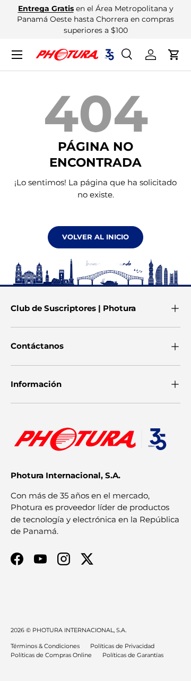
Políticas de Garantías (132, 655)
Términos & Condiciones (45, 646)
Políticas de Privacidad (122, 646)
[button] (174, 54)
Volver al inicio (95, 236)
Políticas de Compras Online (51, 655)
